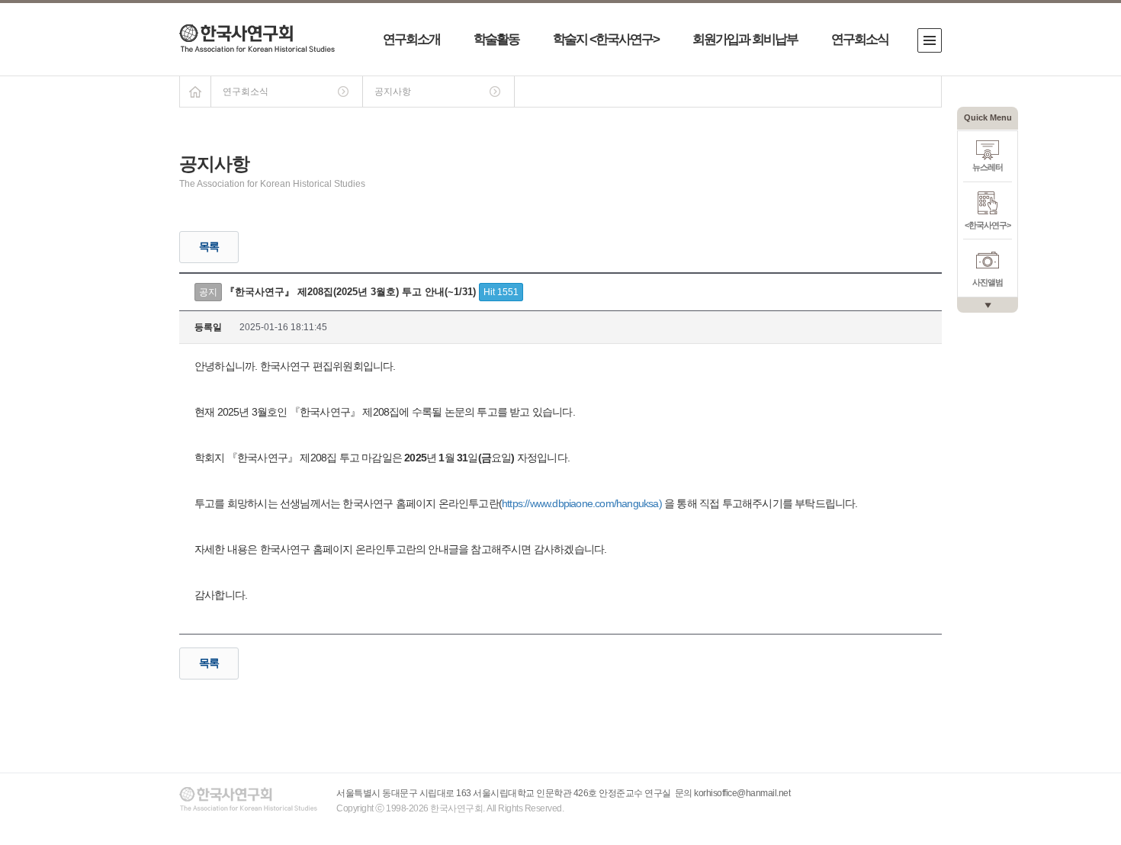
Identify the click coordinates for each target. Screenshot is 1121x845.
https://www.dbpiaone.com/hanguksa (580, 503)
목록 (209, 246)
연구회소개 (411, 39)
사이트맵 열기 (929, 40)
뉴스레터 (987, 167)
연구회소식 (859, 39)
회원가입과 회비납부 (745, 39)
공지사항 (392, 91)
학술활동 (496, 39)
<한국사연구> (987, 225)
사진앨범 (987, 282)
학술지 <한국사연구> (606, 39)
